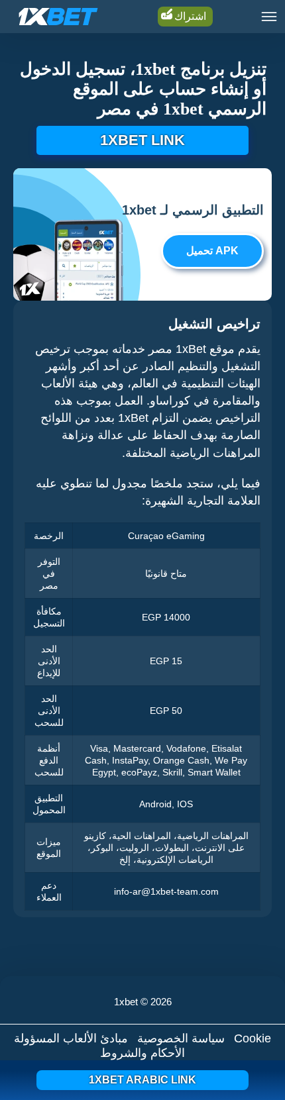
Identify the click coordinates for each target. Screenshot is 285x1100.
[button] (262, 1050)
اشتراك (190, 16)
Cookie (252, 1038)
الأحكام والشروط (142, 1053)
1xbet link (142, 140)
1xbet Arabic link (142, 1079)
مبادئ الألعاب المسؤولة (71, 1038)
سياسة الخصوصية (181, 1038)
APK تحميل (212, 250)
